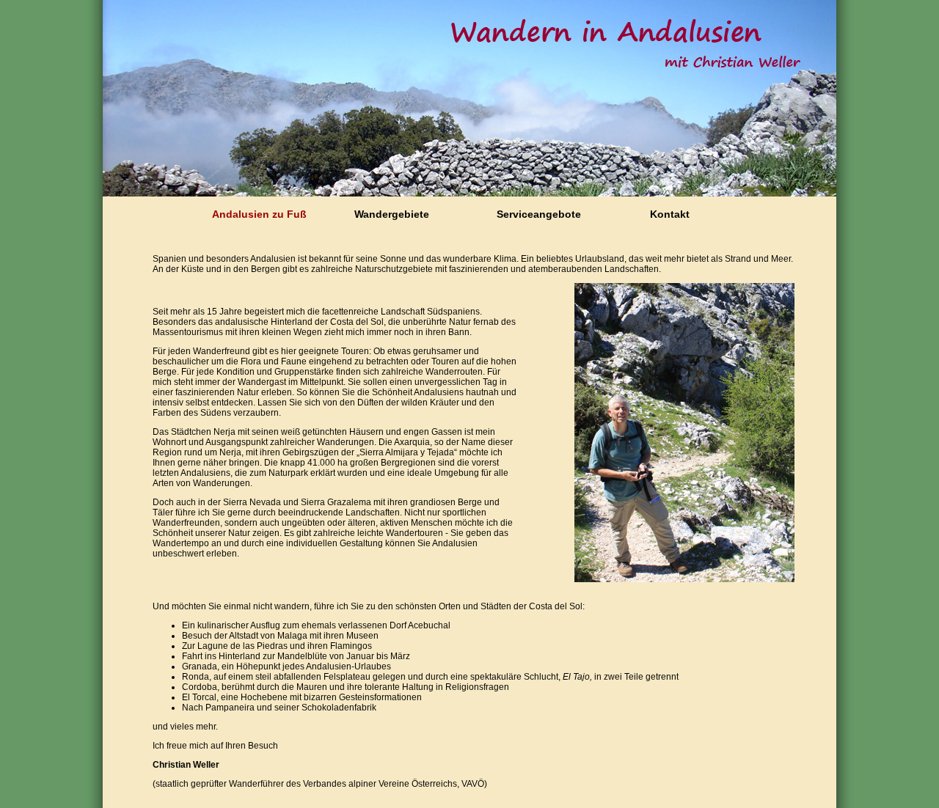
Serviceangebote (539, 214)
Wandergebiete (391, 214)
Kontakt (670, 214)
